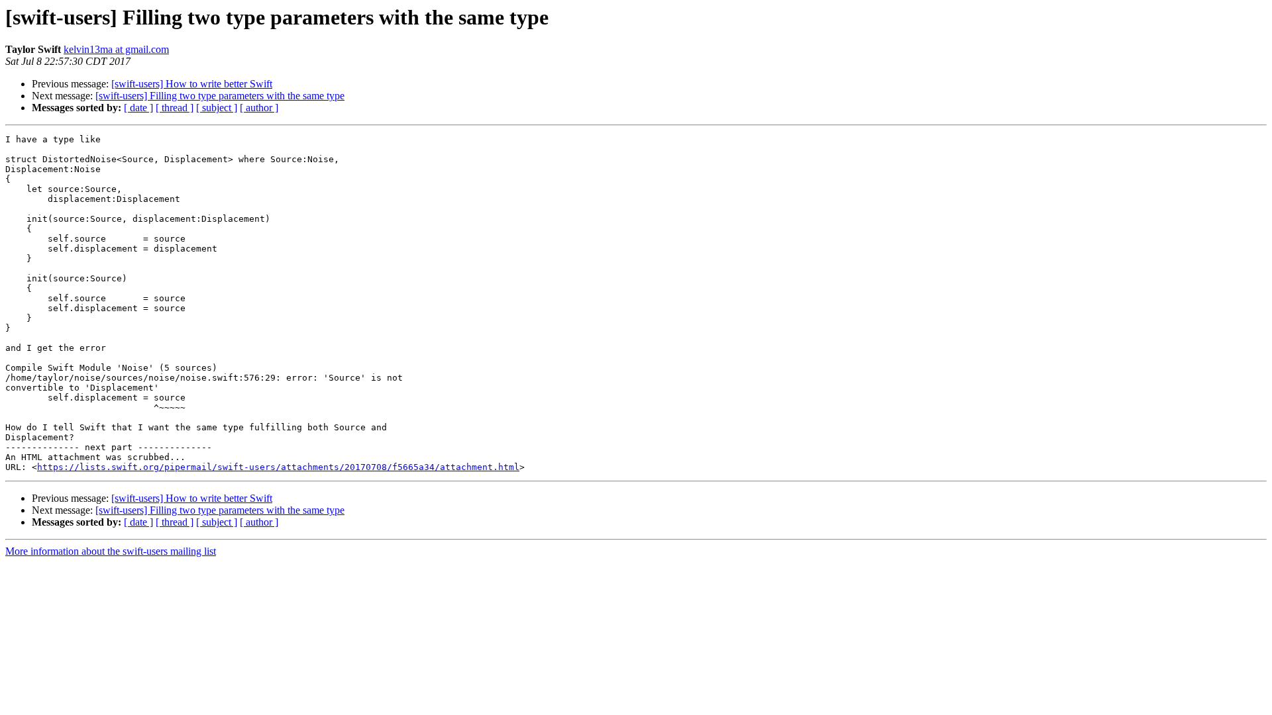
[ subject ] (216, 107)
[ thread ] (174, 107)
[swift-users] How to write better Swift (191, 83)
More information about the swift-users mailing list (110, 551)
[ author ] (259, 107)
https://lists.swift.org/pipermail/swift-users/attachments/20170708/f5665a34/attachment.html (278, 467)
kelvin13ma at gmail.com (116, 49)
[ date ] (138, 107)
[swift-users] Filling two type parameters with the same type (219, 95)
